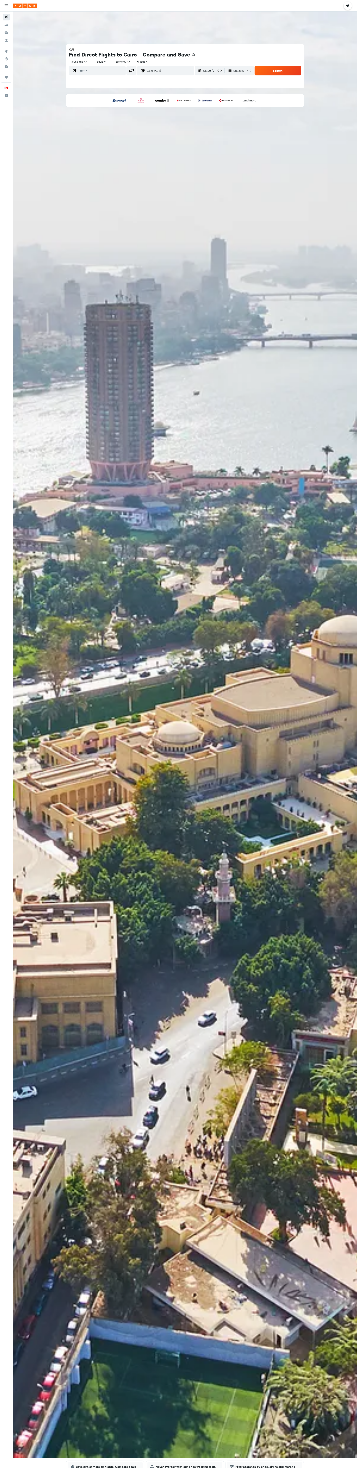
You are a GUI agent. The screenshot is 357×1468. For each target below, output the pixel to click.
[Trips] (6, 77)
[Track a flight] (6, 59)
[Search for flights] (6, 17)
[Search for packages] (6, 40)
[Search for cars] (6, 32)
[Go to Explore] (6, 51)
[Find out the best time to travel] (6, 66)
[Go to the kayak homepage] (25, 6)
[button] (6, 6)
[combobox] (79, 62)
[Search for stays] (6, 25)
